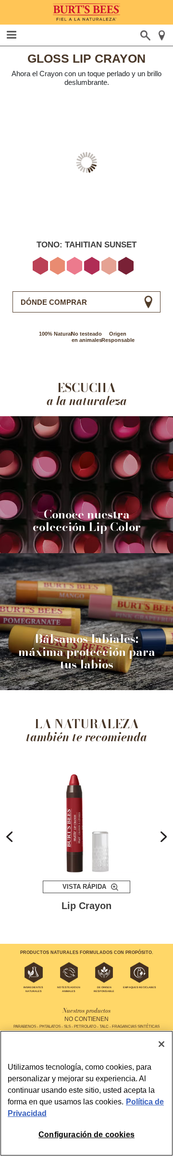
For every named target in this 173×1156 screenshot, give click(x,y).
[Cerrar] (161, 1044)
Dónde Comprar (54, 302)
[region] (86, 1093)
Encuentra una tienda (162, 35)
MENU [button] (12, 35)
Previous (9, 836)
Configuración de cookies (86, 1134)
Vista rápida (84, 886)
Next (164, 836)
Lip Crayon (86, 906)
